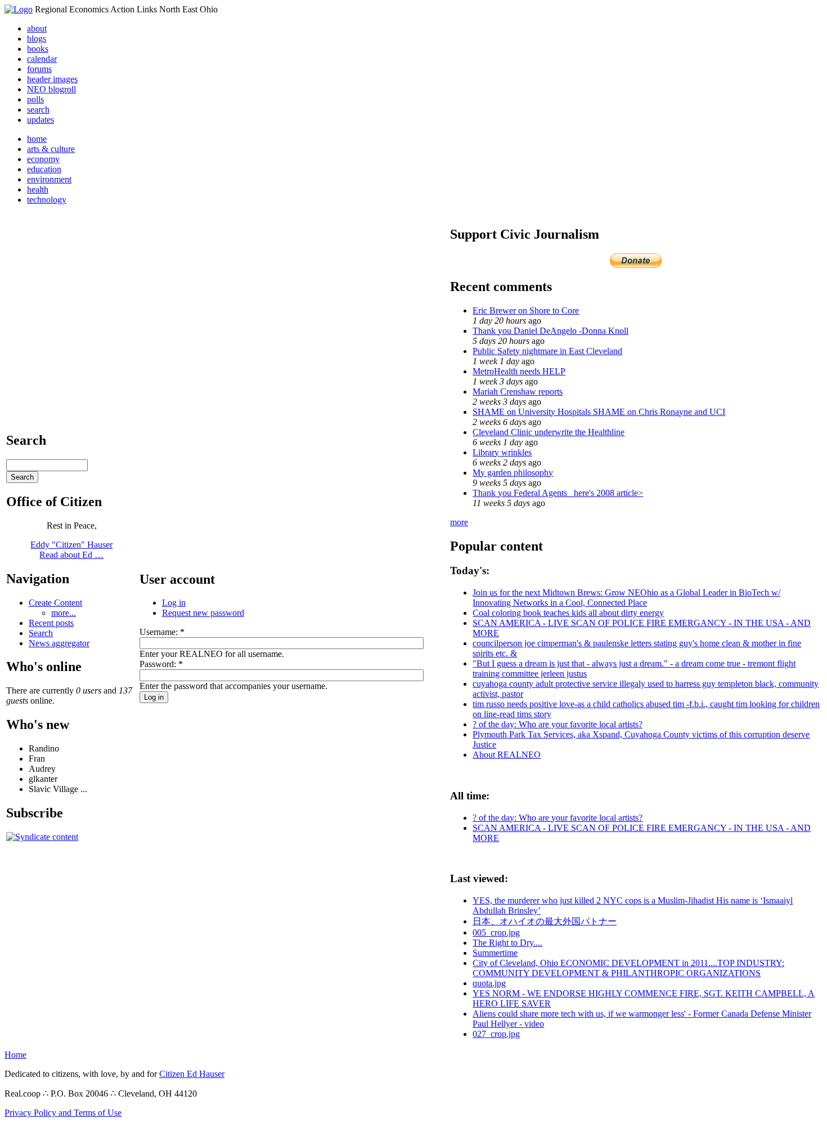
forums (39, 69)
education (44, 169)
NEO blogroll (51, 89)
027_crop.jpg (496, 1034)
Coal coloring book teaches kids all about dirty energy (568, 613)
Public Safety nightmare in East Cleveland (547, 351)
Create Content (55, 602)
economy (43, 159)
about (37, 28)
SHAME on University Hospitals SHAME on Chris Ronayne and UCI (599, 412)
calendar (42, 59)
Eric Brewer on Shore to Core (526, 310)
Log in (174, 602)
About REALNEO (507, 754)
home (37, 139)
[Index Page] (19, 9)
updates (40, 119)
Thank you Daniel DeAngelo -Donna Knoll (550, 331)
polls (35, 99)
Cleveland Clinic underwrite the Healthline (548, 432)
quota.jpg (489, 983)
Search (41, 633)
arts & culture (51, 149)
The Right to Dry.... (507, 942)
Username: (162, 632)
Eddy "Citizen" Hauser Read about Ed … (71, 550)
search (38, 109)
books (37, 48)
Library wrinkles (502, 452)
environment (49, 179)
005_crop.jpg (496, 932)
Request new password (203, 613)
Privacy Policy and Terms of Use (63, 1112)
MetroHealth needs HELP (519, 371)
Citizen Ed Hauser (191, 1074)
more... (63, 613)
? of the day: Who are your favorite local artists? (557, 724)
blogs (36, 38)
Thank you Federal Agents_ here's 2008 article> (558, 493)
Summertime (495, 953)
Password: (161, 664)
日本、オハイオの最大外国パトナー (545, 921)
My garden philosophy (513, 472)
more (459, 522)
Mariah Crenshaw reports (518, 391)
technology (46, 199)
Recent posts (51, 623)
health (37, 189)
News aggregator (59, 643)
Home (15, 1054)
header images (52, 79)
